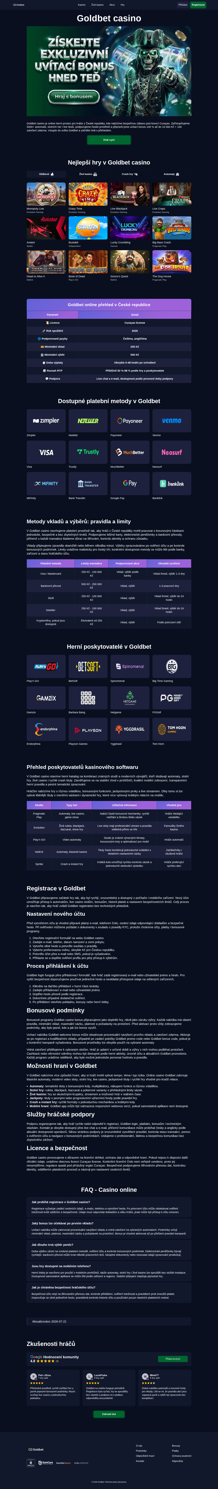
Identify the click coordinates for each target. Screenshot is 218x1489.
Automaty (169, 174)
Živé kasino (85, 174)
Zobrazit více (109, 1414)
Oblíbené (44, 174)
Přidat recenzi (173, 1359)
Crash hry (127, 174)
